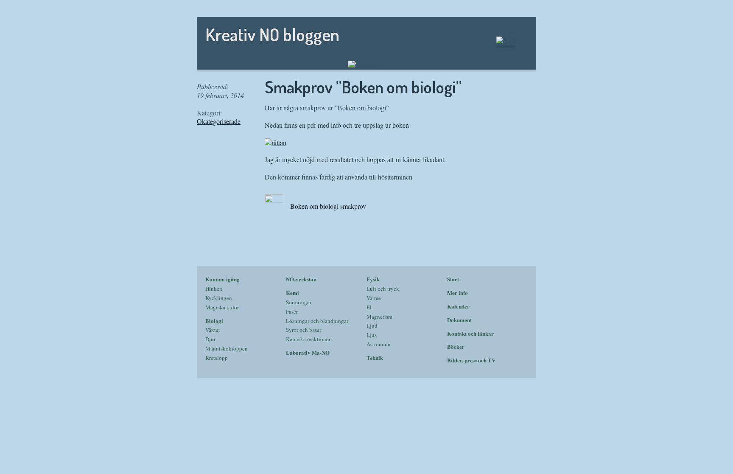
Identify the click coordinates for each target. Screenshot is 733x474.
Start (453, 279)
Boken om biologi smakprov (327, 206)
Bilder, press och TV (471, 360)
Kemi (292, 293)
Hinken (213, 288)
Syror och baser (303, 330)
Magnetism (379, 316)
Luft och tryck (382, 288)
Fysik (373, 279)
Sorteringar (298, 302)
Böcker (455, 346)
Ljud (372, 325)
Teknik (374, 357)
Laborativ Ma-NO (308, 352)
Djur (210, 339)
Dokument (459, 320)
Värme (373, 298)
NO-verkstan (301, 279)
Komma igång (222, 279)
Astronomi (378, 344)
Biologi (214, 321)
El (369, 307)
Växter (212, 330)
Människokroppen (226, 348)
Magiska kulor (222, 307)
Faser (292, 311)
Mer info (457, 293)
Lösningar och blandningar (317, 321)
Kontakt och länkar (470, 333)
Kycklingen (218, 298)
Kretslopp (216, 358)
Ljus (371, 335)
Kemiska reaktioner (308, 339)
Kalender (458, 306)
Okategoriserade (219, 121)
